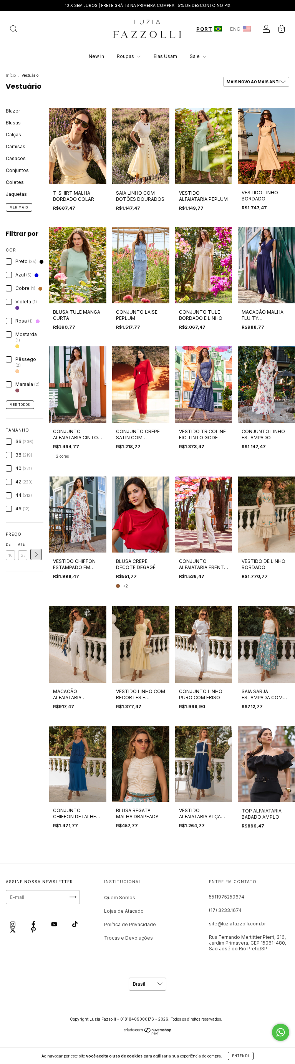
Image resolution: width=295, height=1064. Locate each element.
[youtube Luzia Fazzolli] (54, 924)
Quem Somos (119, 897)
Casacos (16, 158)
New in (96, 56)
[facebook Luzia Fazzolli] (34, 924)
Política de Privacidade (130, 924)
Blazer (13, 111)
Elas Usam (165, 56)
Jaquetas (16, 194)
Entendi (240, 1056)
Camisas (15, 146)
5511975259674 (226, 897)
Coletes (15, 182)
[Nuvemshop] (148, 1033)
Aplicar (36, 554)
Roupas (126, 56)
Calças (13, 134)
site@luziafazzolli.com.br (237, 924)
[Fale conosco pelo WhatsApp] (280, 1032)
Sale (195, 56)
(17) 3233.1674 (225, 910)
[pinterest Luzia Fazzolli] (33, 930)
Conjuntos (17, 170)
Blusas (13, 123)
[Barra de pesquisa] (13, 30)
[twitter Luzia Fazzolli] (13, 930)
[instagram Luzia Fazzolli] (13, 924)
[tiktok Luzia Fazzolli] (75, 924)
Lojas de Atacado (124, 911)
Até (21, 544)
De (8, 544)
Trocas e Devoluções (128, 938)
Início (11, 75)
